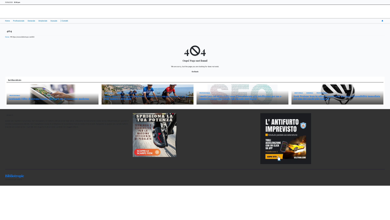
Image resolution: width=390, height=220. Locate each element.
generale (31, 21)
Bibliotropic (14, 9)
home (7, 21)
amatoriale (42, 21)
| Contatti (64, 21)
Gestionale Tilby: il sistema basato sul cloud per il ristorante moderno (49, 98)
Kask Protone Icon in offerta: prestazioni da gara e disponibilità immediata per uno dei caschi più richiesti (337, 97)
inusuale (54, 21)
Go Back (195, 72)
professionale (18, 21)
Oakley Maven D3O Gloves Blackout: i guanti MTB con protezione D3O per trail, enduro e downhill (146, 97)
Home (7, 37)
